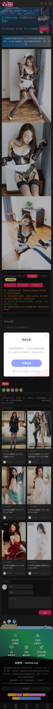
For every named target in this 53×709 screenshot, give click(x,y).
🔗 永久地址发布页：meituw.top (26, 371)
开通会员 (26, 363)
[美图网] (8, 3)
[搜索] (42, 3)
